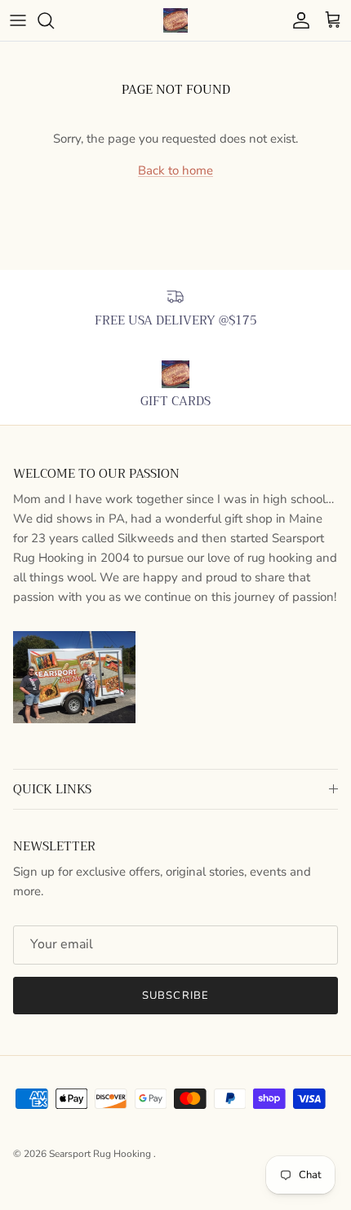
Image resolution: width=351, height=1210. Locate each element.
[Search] (54, 20)
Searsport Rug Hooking (101, 1153)
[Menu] (18, 20)
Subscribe (175, 995)
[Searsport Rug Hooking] (175, 20)
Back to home (175, 170)
